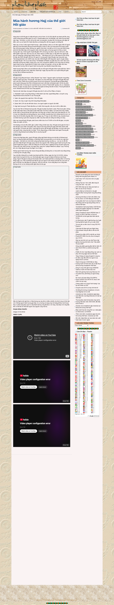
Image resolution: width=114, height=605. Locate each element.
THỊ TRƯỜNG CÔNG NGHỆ (84, 137)
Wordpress (63, 600)
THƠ (60, 11)
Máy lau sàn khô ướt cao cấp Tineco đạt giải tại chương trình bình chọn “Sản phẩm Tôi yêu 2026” (88, 242)
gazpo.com (74, 600)
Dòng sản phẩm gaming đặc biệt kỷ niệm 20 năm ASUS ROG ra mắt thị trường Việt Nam (88, 247)
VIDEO (78, 148)
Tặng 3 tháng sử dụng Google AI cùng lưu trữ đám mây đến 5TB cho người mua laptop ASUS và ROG (88, 257)
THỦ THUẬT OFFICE (82, 142)
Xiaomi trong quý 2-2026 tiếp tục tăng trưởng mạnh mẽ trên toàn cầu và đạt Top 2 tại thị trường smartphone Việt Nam (88, 263)
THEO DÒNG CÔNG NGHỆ (84, 131)
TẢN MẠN (24, 11)
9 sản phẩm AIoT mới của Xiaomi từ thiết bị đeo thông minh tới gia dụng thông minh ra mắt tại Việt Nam (88, 202)
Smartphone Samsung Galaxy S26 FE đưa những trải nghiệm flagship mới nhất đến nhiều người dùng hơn (88, 208)
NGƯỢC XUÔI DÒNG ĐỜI (84, 115)
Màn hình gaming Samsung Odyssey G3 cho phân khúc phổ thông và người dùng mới (88, 273)
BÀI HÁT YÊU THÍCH (82, 101)
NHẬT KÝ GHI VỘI (81, 118)
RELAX (78, 120)
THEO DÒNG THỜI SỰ (83, 134)
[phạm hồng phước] (29, 9)
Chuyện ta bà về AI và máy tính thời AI (87, 287)
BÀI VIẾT (33, 11)
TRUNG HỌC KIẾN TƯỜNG (84, 145)
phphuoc (20, 28)
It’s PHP (99, 1)
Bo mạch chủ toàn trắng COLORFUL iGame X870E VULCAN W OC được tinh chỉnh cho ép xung (88, 279)
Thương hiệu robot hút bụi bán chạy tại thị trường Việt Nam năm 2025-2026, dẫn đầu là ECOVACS (88, 301)
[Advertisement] (88, 433)
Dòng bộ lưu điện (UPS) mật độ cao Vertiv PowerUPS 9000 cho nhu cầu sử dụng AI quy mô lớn (88, 236)
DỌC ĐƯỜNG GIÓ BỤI (83, 107)
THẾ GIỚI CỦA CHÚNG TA (47, 11)
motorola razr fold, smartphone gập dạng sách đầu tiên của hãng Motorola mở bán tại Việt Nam (88, 295)
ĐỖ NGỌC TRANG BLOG (84, 109)
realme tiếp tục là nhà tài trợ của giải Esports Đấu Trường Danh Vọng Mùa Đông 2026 (88, 192)
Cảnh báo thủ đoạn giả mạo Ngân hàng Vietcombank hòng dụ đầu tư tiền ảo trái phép (87, 230)
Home (93, 1)
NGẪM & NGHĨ (80, 112)
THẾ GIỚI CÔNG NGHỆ (83, 126)
